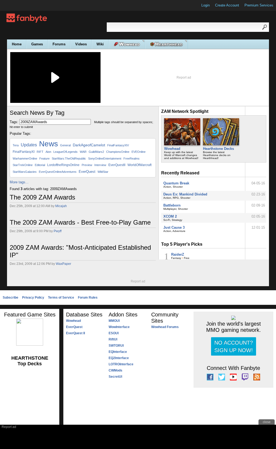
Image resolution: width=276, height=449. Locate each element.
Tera (16, 145)
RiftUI (113, 339)
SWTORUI (116, 345)
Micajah (61, 206)
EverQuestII (116, 165)
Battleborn (172, 205)
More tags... (19, 182)
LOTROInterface (121, 364)
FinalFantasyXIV (118, 145)
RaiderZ (177, 254)
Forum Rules (88, 297)
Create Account (227, 5)
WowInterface (119, 327)
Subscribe (10, 297)
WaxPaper (63, 264)
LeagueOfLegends (65, 151)
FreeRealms (131, 158)
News (48, 144)
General (65, 145)
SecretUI (115, 377)
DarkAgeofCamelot (89, 145)
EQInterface (118, 352)
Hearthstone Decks (218, 149)
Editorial (40, 165)
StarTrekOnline (23, 165)
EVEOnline (139, 151)
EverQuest (87, 172)
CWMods (115, 370)
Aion (48, 151)
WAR (83, 151)
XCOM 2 (170, 216)
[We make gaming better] (17, 5)
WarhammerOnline (25, 158)
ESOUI (114, 333)
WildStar (103, 171)
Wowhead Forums (165, 327)
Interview (100, 165)
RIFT (40, 151)
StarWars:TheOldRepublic (69, 158)
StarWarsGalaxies (25, 171)
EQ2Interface (119, 358)
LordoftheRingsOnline (63, 165)
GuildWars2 (96, 151)
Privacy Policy (33, 297)
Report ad (184, 77)
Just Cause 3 (174, 227)
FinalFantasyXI (23, 152)
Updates (29, 145)
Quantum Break (176, 183)
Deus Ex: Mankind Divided (185, 194)
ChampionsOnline (117, 151)
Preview (87, 165)
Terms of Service (61, 297)
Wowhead (172, 149)
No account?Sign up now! (233, 346)
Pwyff (57, 231)
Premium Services (258, 5)
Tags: (14, 122)
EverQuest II (75, 333)
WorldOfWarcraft (139, 165)
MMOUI (114, 321)
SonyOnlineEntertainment (104, 158)
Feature (44, 158)
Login (205, 5)
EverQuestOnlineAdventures (58, 171)
